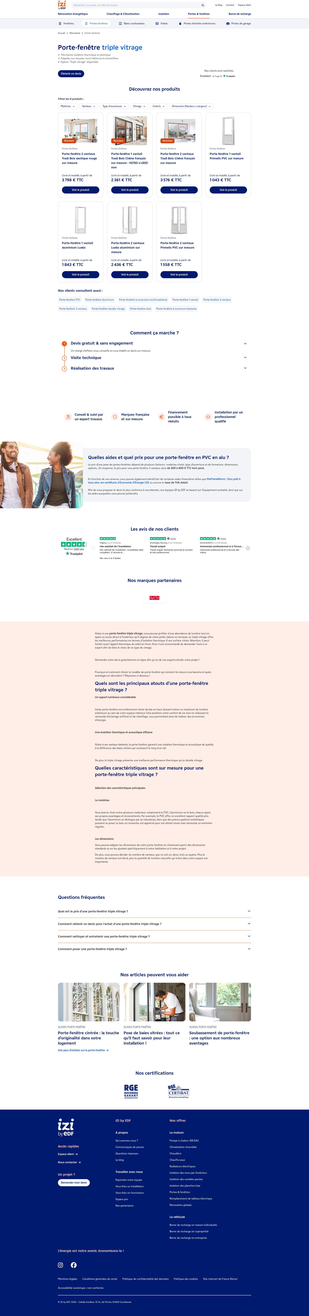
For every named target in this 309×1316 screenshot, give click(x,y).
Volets (164, 23)
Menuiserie (75, 33)
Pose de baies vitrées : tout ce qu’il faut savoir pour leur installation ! (152, 1038)
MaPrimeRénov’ (216, 479)
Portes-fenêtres (99, 23)
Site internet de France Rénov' (220, 1278)
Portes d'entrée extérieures (199, 23)
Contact (230, 5)
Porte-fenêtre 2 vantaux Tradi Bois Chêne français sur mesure (177, 158)
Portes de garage (241, 23)
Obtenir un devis (71, 73)
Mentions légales (67, 1278)
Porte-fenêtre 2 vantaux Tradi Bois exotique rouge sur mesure (79, 158)
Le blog (218, 5)
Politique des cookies (186, 1278)
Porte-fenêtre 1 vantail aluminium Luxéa (77, 245)
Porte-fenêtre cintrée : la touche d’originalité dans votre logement (88, 1038)
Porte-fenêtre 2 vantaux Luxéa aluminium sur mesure (127, 247)
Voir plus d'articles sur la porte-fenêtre (81, 1050)
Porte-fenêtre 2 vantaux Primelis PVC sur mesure (177, 245)
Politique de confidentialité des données (145, 1278)
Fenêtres (69, 23)
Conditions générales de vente (99, 1278)
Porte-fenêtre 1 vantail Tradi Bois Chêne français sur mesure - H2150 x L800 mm (129, 160)
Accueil (61, 33)
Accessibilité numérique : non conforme (80, 1287)
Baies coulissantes (134, 23)
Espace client (244, 5)
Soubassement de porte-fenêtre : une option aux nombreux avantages (219, 1038)
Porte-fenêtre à (176, 308)
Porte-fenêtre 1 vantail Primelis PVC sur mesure (226, 156)
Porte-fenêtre (69, 299)
